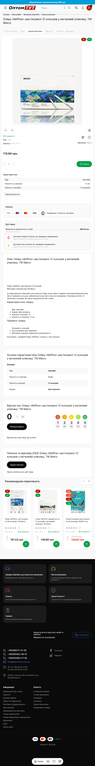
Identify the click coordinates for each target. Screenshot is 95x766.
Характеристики (35, 31)
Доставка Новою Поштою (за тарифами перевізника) (35, 236)
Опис (22, 31)
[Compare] (82, 137)
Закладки (38, 698)
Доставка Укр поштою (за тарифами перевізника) (34, 244)
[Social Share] (89, 130)
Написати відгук (17, 427)
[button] (83, 481)
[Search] (64, 7)
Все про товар (11, 31)
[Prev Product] (5, 130)
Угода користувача (11, 714)
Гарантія (6, 695)
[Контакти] (76, 8)
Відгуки (49, 31)
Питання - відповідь (66, 31)
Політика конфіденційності (14, 704)
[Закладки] (54, 761)
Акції (5, 724)
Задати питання (16, 465)
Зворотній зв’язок (41, 704)
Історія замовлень (41, 695)
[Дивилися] (48, 761)
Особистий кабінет (41, 691)
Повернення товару (42, 707)
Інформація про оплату (13, 691)
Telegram (58, 655)
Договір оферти (9, 698)
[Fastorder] (15, 512)
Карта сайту (8, 727)
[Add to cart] (26, 544)
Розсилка (37, 701)
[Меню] (5, 8)
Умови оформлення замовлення (16, 717)
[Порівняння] (59, 761)
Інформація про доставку (14, 711)
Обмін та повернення (12, 701)
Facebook (58, 650)
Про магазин (8, 707)
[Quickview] (11, 512)
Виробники (7, 720)
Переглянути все (12, 194)
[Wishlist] (89, 137)
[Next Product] (12, 130)
